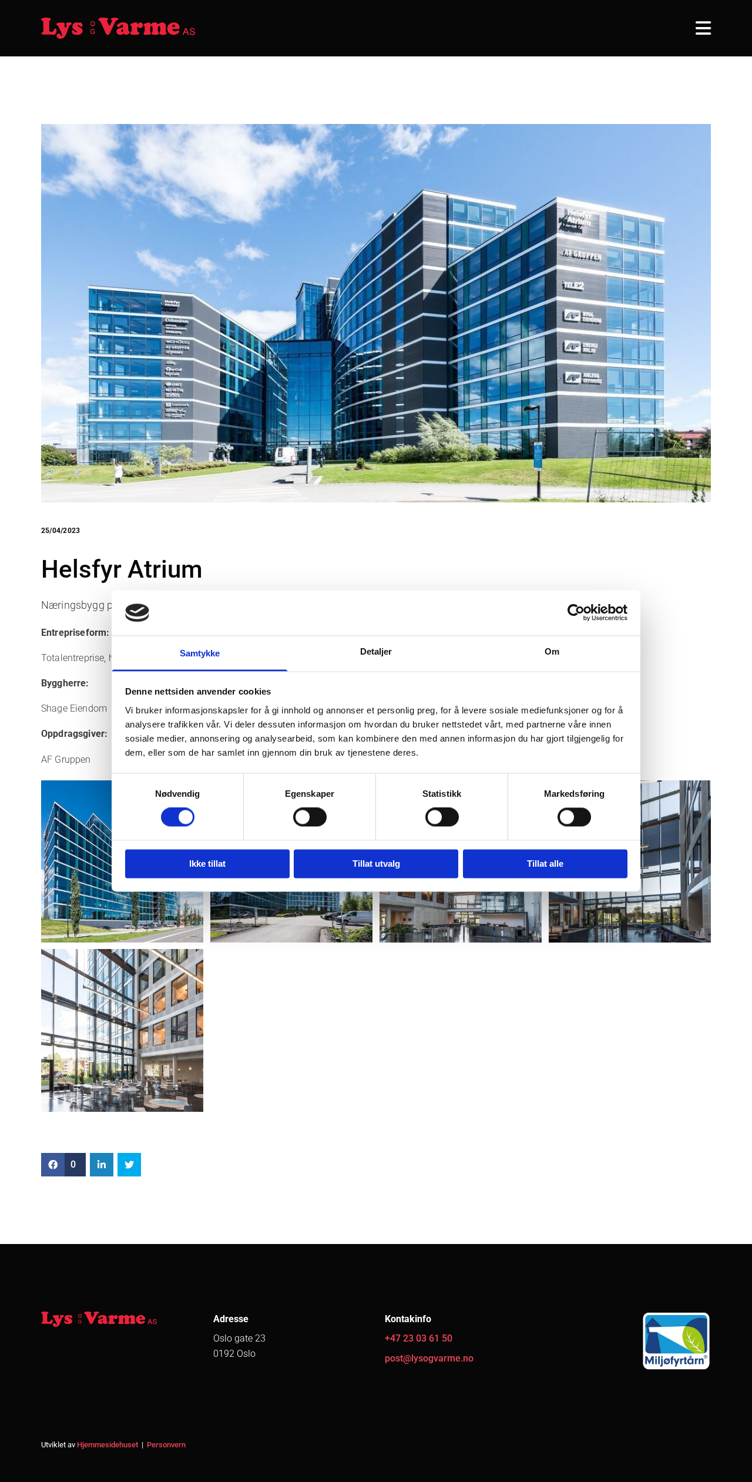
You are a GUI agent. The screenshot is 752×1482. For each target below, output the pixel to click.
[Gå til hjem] (118, 28)
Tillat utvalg (376, 864)
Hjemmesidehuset (107, 1444)
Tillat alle (545, 864)
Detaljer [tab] (376, 651)
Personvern (166, 1444)
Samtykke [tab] (200, 653)
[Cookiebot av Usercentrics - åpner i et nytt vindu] (576, 613)
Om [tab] (552, 651)
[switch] (310, 817)
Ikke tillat (207, 864)
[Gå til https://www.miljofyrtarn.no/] (634, 1341)
